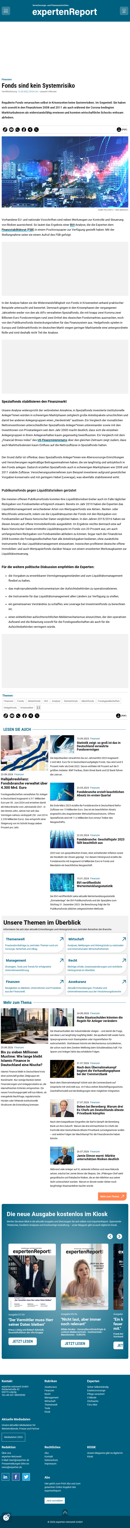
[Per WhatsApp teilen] (17, 129)
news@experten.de (12, 1467)
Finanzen (7, 79)
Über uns (6, 1453)
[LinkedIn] (5, 1477)
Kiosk (90, 1456)
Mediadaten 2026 (13, 1437)
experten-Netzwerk (11, 1456)
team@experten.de (19, 1460)
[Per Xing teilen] (30, 129)
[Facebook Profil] (16, 1477)
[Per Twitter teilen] (36, 129)
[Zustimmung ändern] (7, 1517)
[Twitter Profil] (26, 1477)
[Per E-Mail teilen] (5, 129)
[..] (38, 707)
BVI (72, 224)
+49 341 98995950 (15, 1395)
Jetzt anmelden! (54, 1500)
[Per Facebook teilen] (23, 129)
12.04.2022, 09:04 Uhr (28, 91)
